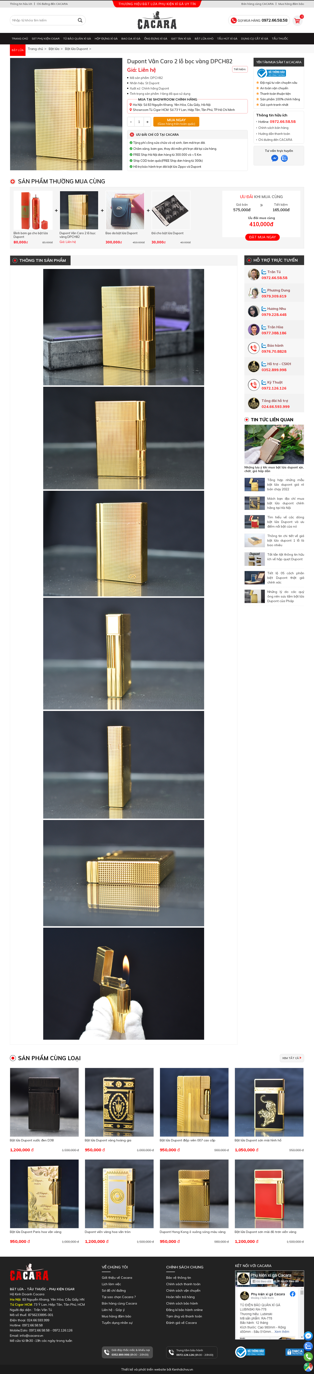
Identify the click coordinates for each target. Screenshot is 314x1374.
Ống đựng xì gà (155, 38)
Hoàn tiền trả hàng (180, 1297)
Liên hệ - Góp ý (113, 1310)
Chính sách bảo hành (182, 1303)
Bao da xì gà (130, 38)
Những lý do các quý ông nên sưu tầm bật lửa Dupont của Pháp (285, 596)
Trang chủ (20, 38)
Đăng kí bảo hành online (184, 1310)
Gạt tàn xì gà (181, 38)
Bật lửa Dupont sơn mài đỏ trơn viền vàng (265, 1232)
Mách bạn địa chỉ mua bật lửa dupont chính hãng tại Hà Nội (285, 503)
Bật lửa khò (204, 38)
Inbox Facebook (247, 1341)
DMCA (290, 1358)
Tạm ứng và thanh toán (184, 1316)
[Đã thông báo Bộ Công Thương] (279, 73)
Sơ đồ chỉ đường (114, 1290)
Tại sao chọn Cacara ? (119, 1297)
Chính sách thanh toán (183, 1284)
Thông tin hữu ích (21, 4)
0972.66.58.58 (308, 1363)
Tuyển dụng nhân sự (117, 1323)
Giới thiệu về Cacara (117, 1278)
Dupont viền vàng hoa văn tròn (108, 1232)
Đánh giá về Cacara (181, 1323)
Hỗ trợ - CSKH (279, 364)
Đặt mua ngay (262, 237)
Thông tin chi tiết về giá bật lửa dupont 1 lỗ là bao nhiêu (285, 540)
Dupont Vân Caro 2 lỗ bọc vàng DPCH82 (78, 235)
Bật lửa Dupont (76, 49)
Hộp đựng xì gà (106, 38)
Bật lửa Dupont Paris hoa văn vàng (35, 1232)
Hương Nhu (276, 308)
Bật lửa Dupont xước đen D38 (32, 1140)
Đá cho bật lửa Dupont (167, 233)
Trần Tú (274, 272)
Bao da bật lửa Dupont (121, 233)
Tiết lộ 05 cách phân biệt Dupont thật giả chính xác (285, 577)
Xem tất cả (290, 1058)
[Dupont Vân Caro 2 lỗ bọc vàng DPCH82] (66, 114)
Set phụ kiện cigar (46, 38)
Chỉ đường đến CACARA (52, 4)
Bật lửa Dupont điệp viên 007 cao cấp (187, 1140)
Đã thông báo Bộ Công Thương (248, 1362)
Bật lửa (18, 50)
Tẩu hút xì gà (227, 38)
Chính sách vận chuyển (183, 1290)
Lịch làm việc (111, 1284)
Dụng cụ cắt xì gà (254, 38)
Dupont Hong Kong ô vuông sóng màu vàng (193, 1232)
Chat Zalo (307, 1355)
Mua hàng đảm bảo (291, 4)
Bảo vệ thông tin (178, 1278)
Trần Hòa (275, 327)
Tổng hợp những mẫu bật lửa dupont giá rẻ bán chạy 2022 (285, 484)
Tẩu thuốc (280, 38)
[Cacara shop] (157, 20)
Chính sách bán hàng (273, 128)
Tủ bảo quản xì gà (77, 38)
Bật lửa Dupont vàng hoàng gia (108, 1140)
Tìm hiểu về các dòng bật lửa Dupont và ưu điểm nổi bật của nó (285, 521)
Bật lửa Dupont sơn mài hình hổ (258, 1140)
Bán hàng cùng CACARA (257, 4)
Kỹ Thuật (275, 382)
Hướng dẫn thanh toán (274, 134)
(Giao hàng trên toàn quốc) (176, 122)
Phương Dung (278, 290)
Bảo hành (275, 345)
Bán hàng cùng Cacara (119, 1303)
